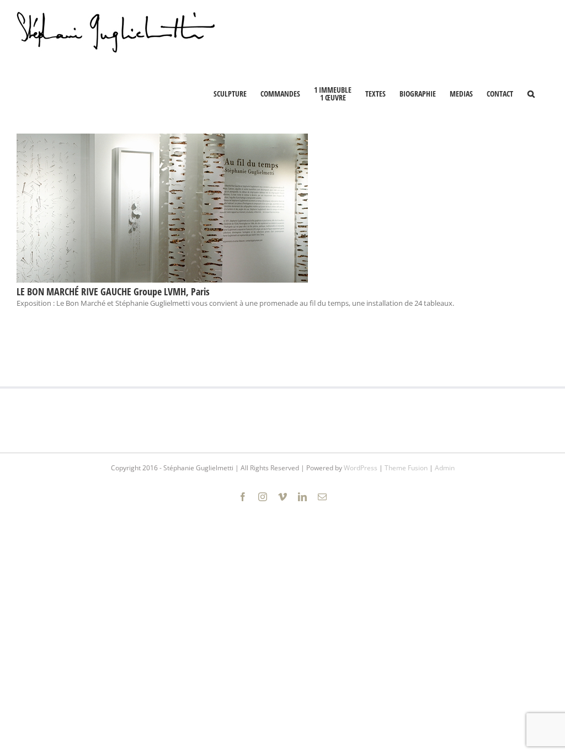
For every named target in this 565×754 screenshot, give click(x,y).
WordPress (360, 467)
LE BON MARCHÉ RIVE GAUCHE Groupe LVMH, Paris (113, 291)
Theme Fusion (406, 467)
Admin (445, 467)
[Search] (531, 92)
